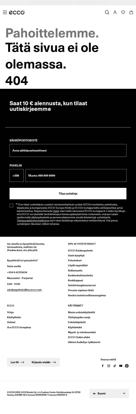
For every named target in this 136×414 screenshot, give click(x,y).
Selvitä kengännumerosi (82, 285)
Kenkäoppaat (75, 280)
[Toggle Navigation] (5, 12)
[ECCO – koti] (17, 12)
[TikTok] (115, 366)
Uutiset (11, 322)
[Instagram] (109, 366)
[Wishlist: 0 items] (123, 12)
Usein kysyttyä (76, 255)
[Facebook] (103, 366)
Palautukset (75, 260)
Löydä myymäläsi (78, 265)
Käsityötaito (14, 317)
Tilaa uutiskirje (68, 193)
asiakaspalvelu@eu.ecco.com (24, 289)
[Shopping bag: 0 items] (131, 12)
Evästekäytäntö (77, 322)
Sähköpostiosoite (24, 140)
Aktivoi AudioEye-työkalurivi (84, 342)
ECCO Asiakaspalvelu (80, 250)
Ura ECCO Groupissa (19, 327)
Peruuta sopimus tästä (81, 290)
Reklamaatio (75, 270)
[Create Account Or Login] (115, 12)
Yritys (10, 312)
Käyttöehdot (75, 327)
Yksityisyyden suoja (79, 317)
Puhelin (16, 165)
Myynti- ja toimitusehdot (82, 332)
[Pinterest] (127, 366)
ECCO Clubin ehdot (79, 337)
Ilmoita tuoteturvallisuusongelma (87, 295)
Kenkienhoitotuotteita (80, 275)
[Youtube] (121, 366)
